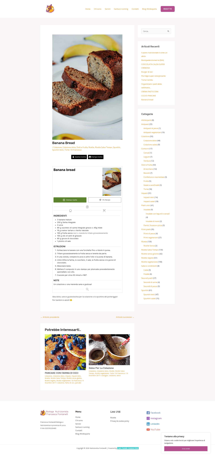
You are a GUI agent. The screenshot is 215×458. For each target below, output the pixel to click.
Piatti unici (145, 205)
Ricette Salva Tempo (103, 147)
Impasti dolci (76, 376)
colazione (60, 383)
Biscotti (147, 173)
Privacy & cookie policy (119, 421)
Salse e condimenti (149, 266)
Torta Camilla (147, 80)
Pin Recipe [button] (106, 200)
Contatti (135, 9)
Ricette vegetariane (63, 380)
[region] (186, 443)
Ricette (91, 147)
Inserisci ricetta (80, 157)
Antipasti (145, 124)
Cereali (146, 153)
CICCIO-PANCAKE (148, 95)
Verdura (147, 161)
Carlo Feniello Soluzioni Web (128, 448)
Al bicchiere (148, 169)
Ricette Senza (149, 246)
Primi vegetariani (151, 237)
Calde (146, 270)
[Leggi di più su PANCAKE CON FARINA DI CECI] (65, 352)
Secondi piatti (147, 278)
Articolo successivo (125, 317)
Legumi (147, 157)
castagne (104, 375)
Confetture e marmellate (154, 177)
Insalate (147, 209)
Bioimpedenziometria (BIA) (152, 60)
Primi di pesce (149, 233)
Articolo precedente (50, 317)
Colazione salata (150, 144)
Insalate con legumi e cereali (158, 213)
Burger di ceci (147, 72)
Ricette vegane (50, 380)
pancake (78, 383)
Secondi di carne (150, 282)
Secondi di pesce (150, 286)
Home (87, 9)
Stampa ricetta (96, 157)
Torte (66, 150)
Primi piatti (145, 229)
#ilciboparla (146, 120)
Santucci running (121, 9)
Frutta (146, 181)
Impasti (68, 376)
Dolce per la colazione (101, 368)
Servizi (107, 9)
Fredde (146, 274)
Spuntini (116, 147)
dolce (119, 375)
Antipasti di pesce (151, 128)
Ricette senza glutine (74, 378)
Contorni (145, 148)
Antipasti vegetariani (152, 132)
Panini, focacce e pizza (153, 225)
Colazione (57, 147)
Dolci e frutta (82, 147)
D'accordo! (186, 449)
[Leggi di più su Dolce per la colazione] (109, 349)
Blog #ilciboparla (149, 9)
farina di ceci (69, 383)
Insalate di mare (152, 221)
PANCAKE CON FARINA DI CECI (61, 373)
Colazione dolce (69, 147)
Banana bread (147, 99)
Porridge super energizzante (153, 76)
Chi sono (97, 9)
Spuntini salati (150, 298)
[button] (168, 9)
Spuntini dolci (58, 150)
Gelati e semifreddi (151, 185)
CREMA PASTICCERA (149, 91)
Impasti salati (149, 201)
